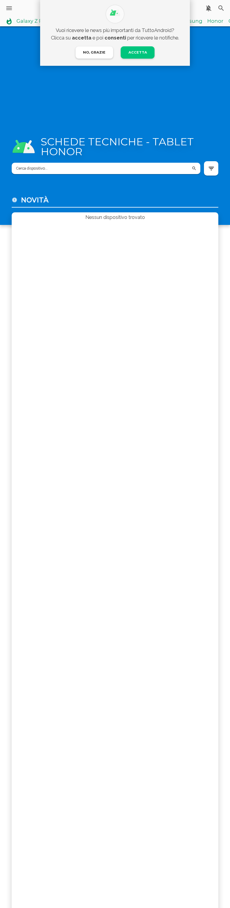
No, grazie (94, 52)
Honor (215, 21)
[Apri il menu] (9, 8)
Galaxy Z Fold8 (34, 21)
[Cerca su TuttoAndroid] (221, 8)
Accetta (137, 52)
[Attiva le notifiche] (208, 8)
